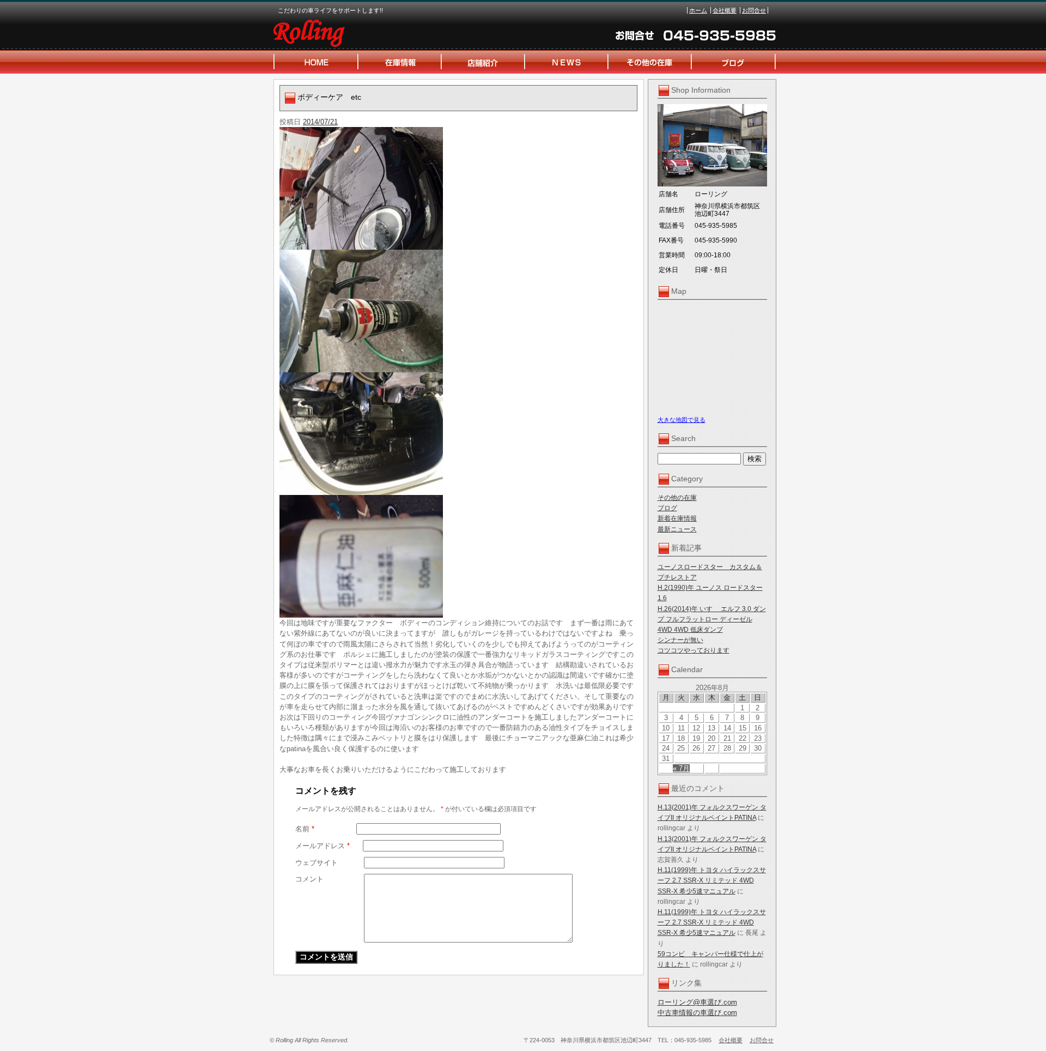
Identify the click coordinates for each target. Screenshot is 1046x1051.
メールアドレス (322, 846)
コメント (309, 879)
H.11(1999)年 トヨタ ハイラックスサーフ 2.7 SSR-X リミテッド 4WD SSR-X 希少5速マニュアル (712, 880)
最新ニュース (677, 529)
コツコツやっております (693, 650)
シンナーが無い (680, 640)
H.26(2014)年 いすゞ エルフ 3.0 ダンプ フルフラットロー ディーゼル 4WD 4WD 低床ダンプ (712, 619)
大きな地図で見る (682, 419)
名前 (304, 829)
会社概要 (725, 10)
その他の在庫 (677, 498)
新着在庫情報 (677, 518)
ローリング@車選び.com (697, 1002)
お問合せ (754, 10)
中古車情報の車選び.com (697, 1012)
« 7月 (681, 768)
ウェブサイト (316, 863)
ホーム (698, 10)
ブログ (667, 508)
